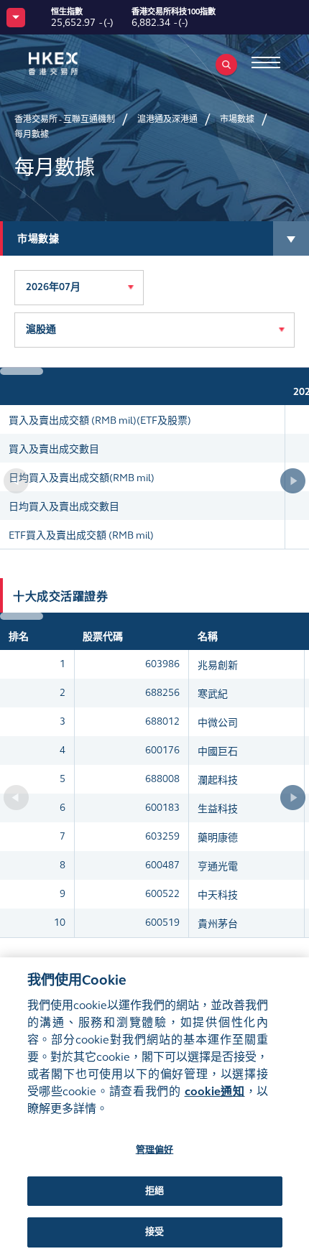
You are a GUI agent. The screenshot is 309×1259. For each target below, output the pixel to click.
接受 (154, 1231)
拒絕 (154, 1191)
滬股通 (41, 329)
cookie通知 (215, 1091)
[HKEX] (75, 63)
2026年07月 (53, 287)
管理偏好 (155, 1150)
